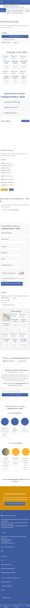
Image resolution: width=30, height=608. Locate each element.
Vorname (3, 246)
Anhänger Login (6, 597)
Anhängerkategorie (6, 265)
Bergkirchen (7, 168)
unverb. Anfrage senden (16, 36)
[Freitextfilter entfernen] (23, 2)
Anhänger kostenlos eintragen (8, 572)
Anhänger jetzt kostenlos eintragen (15, 503)
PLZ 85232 (10, 165)
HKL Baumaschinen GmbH (15, 62)
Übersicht (3, 11)
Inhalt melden (22, 361)
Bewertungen (21, 11)
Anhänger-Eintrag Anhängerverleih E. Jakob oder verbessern (6, 464)
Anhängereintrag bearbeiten (8, 568)
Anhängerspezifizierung (12, 102)
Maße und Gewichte (11, 107)
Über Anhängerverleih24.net (8, 547)
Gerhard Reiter (24, 77)
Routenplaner (26, 120)
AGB (2, 560)
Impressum (3, 556)
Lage (9, 11)
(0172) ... (8, 42)
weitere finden (14, 430)
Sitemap (3, 590)
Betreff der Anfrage (6, 233)
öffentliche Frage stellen (16, 394)
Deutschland (7, 172)
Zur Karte (4, 302)
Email (3, 258)
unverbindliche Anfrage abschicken (12, 283)
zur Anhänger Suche (1, 6)
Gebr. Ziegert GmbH (15, 77)
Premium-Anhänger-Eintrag (26, 53)
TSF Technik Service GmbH (23, 62)
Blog (2, 551)
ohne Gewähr (11, 361)
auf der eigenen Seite (15, 461)
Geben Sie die (10, 210)
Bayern (9, 170)
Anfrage (27, 11)
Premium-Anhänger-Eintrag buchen (11, 577)
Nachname (4, 252)
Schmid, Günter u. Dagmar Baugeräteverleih (6, 77)
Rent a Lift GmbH (6, 62)
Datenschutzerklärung (8, 278)
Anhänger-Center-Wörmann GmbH (23, 340)
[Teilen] (24, 606)
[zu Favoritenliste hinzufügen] (2, 14)
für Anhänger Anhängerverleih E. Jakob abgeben (5, 432)
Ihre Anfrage (4, 239)
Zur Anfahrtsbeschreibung (8, 305)
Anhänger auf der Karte (9, 39)
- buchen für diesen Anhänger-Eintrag (25, 464)
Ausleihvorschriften (10, 113)
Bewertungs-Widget (7, 586)
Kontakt (11, 189)
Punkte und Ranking (6, 582)
